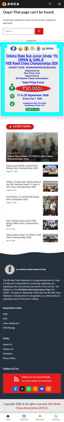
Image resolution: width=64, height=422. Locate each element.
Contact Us (8, 349)
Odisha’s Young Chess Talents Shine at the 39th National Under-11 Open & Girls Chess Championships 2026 (23, 184)
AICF (5, 319)
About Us (7, 345)
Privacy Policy (9, 358)
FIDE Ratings (9, 328)
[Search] (39, 31)
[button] (50, 4)
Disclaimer (8, 354)
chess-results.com (11, 323)
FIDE (5, 314)
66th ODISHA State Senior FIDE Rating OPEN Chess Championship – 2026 (23, 223)
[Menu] (59, 4)
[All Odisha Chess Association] (10, 4)
